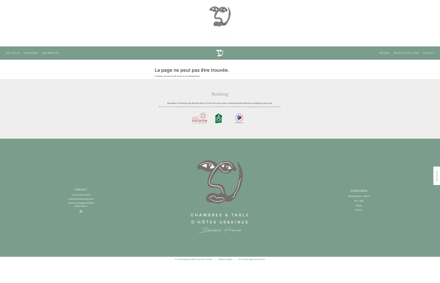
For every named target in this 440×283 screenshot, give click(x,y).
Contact (428, 23)
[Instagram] (81, 211)
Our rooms (31, 23)
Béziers (384, 23)
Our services (50, 23)
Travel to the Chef (406, 23)
